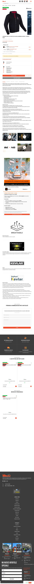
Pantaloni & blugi (17, 531)
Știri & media (17, 517)
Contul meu (17, 498)
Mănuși (17, 529)
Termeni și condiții (17, 507)
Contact (17, 515)
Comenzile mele (17, 503)
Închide (27, 582)
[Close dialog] (22, 560)
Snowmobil (17, 538)
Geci (17, 528)
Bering (6, 5)
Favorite (17, 502)
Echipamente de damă (17, 534)
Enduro (17, 536)
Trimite (17, 327)
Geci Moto (9, 5)
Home (3, 5)
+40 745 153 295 (7, 484)
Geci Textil (13, 5)
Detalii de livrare (13, 75)
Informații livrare (17, 510)
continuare (12, 579)
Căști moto (17, 524)
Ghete (17, 533)
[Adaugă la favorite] (26, 76)
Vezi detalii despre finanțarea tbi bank (17, 214)
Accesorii (17, 539)
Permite (30, 582)
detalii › (30, 49)
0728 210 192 (26, 562)
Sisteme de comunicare (17, 526)
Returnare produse (17, 505)
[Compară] (30, 76)
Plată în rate (17, 512)
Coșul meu (17, 500)
